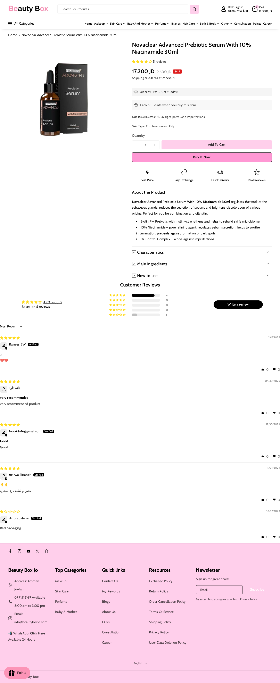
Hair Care (189, 23)
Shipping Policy (160, 622)
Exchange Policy (161, 581)
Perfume (160, 23)
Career (107, 642)
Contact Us (110, 581)
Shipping (138, 78)
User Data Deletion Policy (168, 642)
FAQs (106, 622)
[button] (262, 9)
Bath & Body (208, 23)
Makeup (99, 23)
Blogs (106, 601)
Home (12, 35)
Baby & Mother (66, 612)
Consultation (111, 632)
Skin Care (116, 23)
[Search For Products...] (194, 9)
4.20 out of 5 (52, 302)
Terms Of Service (161, 612)
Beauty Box (30, 677)
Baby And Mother (138, 23)
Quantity (138, 136)
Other (225, 23)
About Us (109, 612)
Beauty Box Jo (23, 570)
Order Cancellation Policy (167, 601)
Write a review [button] (238, 304)
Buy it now (202, 157)
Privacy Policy (159, 632)
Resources (160, 570)
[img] (10, 338)
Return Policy (158, 591)
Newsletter (208, 570)
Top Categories (71, 570)
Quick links (113, 570)
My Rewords (111, 591)
